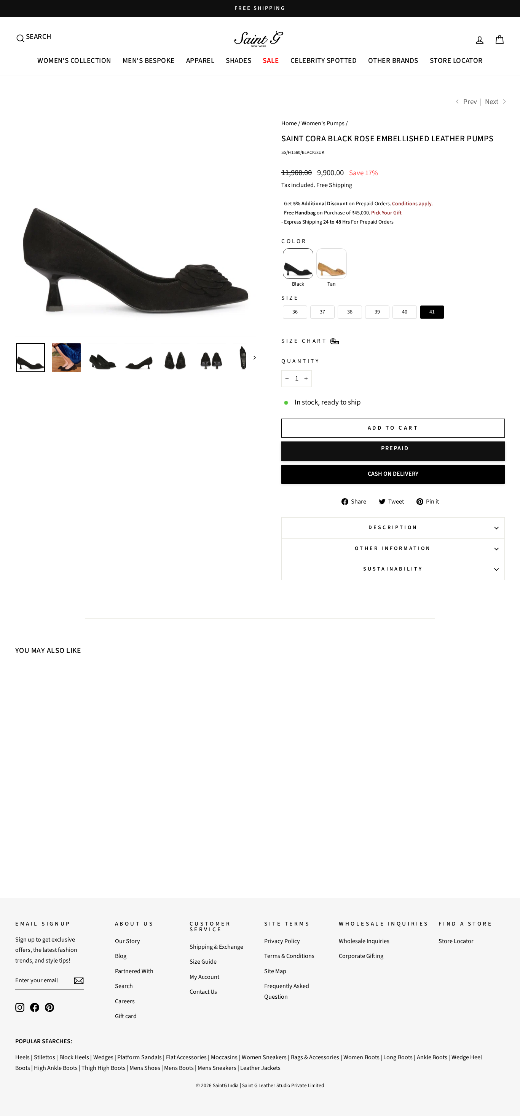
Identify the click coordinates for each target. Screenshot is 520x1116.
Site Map (275, 971)
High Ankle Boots (56, 1067)
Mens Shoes (144, 1067)
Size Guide (203, 961)
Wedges (103, 1057)
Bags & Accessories (315, 1057)
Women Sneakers (264, 1057)
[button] (298, 263)
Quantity (300, 361)
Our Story (127, 941)
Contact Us (203, 991)
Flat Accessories (186, 1057)
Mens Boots (179, 1067)
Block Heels (74, 1057)
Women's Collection (74, 61)
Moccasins (224, 1057)
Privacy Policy (282, 941)
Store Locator (456, 61)
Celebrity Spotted (323, 61)
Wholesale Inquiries (364, 941)
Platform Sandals (139, 1057)
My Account (204, 976)
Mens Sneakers (217, 1067)
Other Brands (393, 61)
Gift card (126, 1016)
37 (57, 797)
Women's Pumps (323, 123)
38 (68, 797)
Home (289, 123)
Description (393, 527)
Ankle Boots (432, 1057)
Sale (271, 61)
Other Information (393, 548)
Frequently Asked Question (286, 991)
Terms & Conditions (289, 955)
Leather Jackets (260, 1067)
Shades (238, 61)
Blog (120, 955)
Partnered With (134, 971)
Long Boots (397, 1057)
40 (90, 797)
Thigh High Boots (103, 1067)
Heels (22, 1057)
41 (100, 797)
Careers (125, 1001)
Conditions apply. (412, 204)
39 (79, 797)
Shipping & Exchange (216, 946)
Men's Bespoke (149, 61)
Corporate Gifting (361, 955)
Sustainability (393, 569)
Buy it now (393, 451)
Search (124, 986)
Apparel (200, 61)
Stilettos (44, 1057)
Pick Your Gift (386, 213)
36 (46, 797)
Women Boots (361, 1057)
